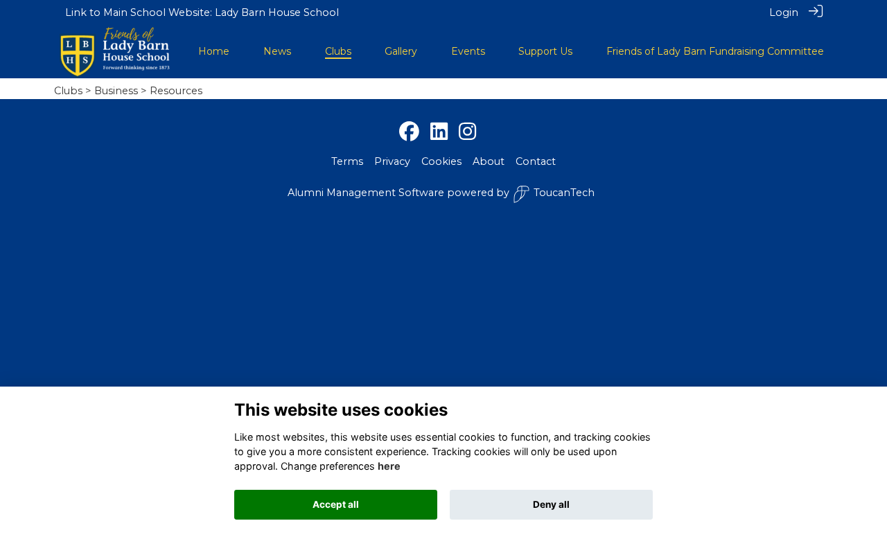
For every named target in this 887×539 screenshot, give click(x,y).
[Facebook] (409, 132)
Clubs (68, 91)
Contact (536, 161)
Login (783, 12)
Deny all (551, 504)
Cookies (441, 161)
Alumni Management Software (366, 192)
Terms (347, 161)
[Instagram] (467, 132)
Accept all (336, 504)
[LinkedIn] (439, 132)
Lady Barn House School (277, 12)
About (488, 161)
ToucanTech (564, 192)
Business (116, 91)
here (389, 466)
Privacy (392, 161)
